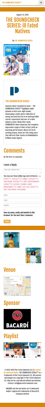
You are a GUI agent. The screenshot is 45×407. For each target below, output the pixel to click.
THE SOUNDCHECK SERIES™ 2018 (25, 359)
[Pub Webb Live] (17, 286)
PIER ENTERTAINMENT (9, 359)
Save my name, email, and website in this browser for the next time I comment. (19, 213)
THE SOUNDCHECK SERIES (24, 40)
